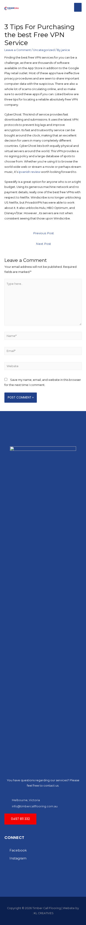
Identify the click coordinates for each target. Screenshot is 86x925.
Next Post (43, 243)
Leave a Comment (17, 50)
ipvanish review (29, 172)
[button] (20, 819)
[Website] (43, 366)
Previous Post (43, 233)
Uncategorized (44, 50)
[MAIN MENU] (78, 7)
